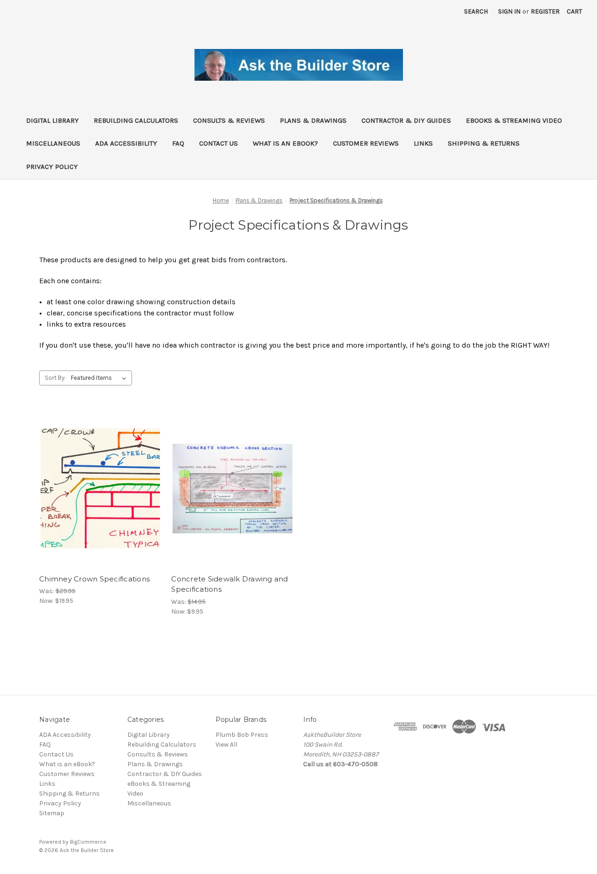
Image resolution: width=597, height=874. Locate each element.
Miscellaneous (53, 143)
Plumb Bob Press (241, 735)
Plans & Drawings (313, 120)
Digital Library (52, 120)
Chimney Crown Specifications (94, 578)
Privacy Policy (52, 166)
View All (226, 744)
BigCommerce (88, 842)
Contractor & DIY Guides (406, 120)
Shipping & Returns (484, 143)
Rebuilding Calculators (136, 120)
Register (545, 11)
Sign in (509, 11)
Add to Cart (100, 496)
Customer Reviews (366, 143)
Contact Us (218, 143)
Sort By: (55, 377)
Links (423, 143)
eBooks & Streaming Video (514, 120)
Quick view (100, 480)
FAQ (178, 143)
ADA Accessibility (126, 143)
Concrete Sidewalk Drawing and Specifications (229, 584)
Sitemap (51, 813)
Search (476, 11)
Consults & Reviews (229, 120)
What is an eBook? (285, 143)
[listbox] (100, 378)
